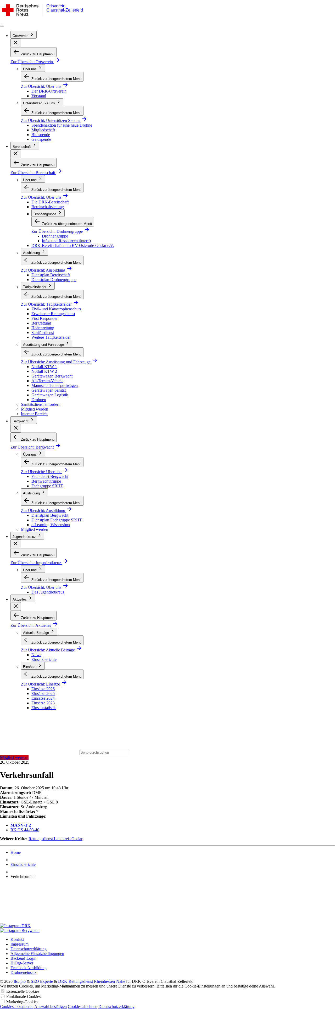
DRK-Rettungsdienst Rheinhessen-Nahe (91, 981)
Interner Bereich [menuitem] (34, 414)
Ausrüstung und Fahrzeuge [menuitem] (44, 345)
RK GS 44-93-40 (24, 830)
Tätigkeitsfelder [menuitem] (35, 287)
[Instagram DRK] (167, 926)
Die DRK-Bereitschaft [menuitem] (50, 202)
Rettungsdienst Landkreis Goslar (55, 839)
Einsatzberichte (23, 864)
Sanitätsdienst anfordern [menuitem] (40, 404)
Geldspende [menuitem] (41, 139)
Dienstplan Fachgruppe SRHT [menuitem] (56, 520)
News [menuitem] (36, 654)
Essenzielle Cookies (22, 991)
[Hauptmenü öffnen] (2, 25)
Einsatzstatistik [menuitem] (43, 707)
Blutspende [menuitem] (40, 134)
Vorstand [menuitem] (38, 96)
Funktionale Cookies (23, 996)
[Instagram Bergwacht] (167, 930)
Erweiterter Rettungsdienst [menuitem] (53, 313)
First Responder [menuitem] (44, 318)
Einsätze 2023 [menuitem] (43, 703)
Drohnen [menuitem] (38, 399)
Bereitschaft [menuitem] (22, 147)
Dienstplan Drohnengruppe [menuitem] (53, 279)
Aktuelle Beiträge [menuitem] (36, 633)
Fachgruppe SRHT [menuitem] (47, 486)
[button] (15, 43)
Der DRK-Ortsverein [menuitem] (48, 91)
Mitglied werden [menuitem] (34, 409)
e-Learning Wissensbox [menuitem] (50, 524)
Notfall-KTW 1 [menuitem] (44, 366)
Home (15, 852)
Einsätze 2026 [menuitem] (43, 689)
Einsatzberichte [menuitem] (44, 659)
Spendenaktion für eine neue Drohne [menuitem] (61, 125)
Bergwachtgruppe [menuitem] (46, 481)
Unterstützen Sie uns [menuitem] (39, 103)
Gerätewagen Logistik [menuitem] (49, 395)
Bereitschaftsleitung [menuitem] (47, 206)
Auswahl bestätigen (50, 1006)
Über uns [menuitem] (30, 69)
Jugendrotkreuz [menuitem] (25, 537)
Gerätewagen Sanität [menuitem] (48, 390)
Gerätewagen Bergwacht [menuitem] (51, 376)
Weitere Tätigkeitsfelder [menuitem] (51, 337)
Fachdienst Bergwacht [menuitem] (49, 476)
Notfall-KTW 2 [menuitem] (44, 371)
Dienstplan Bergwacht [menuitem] (49, 515)
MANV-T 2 (20, 825)
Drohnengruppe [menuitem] (45, 214)
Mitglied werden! (14, 757)
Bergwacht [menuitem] (21, 421)
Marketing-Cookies (22, 1002)
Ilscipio (20, 981)
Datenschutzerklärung (116, 1006)
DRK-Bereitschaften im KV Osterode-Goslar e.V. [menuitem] (72, 245)
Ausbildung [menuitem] (32, 253)
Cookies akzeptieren (17, 1006)
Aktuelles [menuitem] (20, 599)
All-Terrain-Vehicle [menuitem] (47, 381)
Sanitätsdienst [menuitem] (42, 332)
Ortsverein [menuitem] (21, 36)
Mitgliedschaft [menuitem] (43, 130)
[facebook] (167, 903)
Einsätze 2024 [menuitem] (43, 698)
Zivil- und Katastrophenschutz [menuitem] (56, 309)
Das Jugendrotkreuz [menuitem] (47, 592)
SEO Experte (42, 981)
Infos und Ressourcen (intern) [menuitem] (66, 241)
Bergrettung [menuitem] (41, 323)
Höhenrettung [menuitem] (42, 328)
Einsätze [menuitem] (30, 667)
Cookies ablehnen (82, 1006)
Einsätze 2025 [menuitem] (43, 693)
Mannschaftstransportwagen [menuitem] (54, 385)
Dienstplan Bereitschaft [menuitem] (50, 275)
